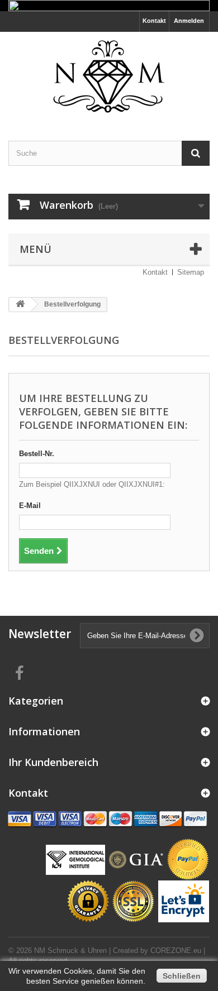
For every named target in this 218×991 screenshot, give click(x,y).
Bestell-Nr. (36, 453)
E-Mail (30, 505)
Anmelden (189, 20)
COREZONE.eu (175, 950)
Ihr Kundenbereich (53, 762)
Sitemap (190, 272)
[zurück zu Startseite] (20, 305)
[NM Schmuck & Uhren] (109, 76)
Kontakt (154, 20)
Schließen (182, 975)
